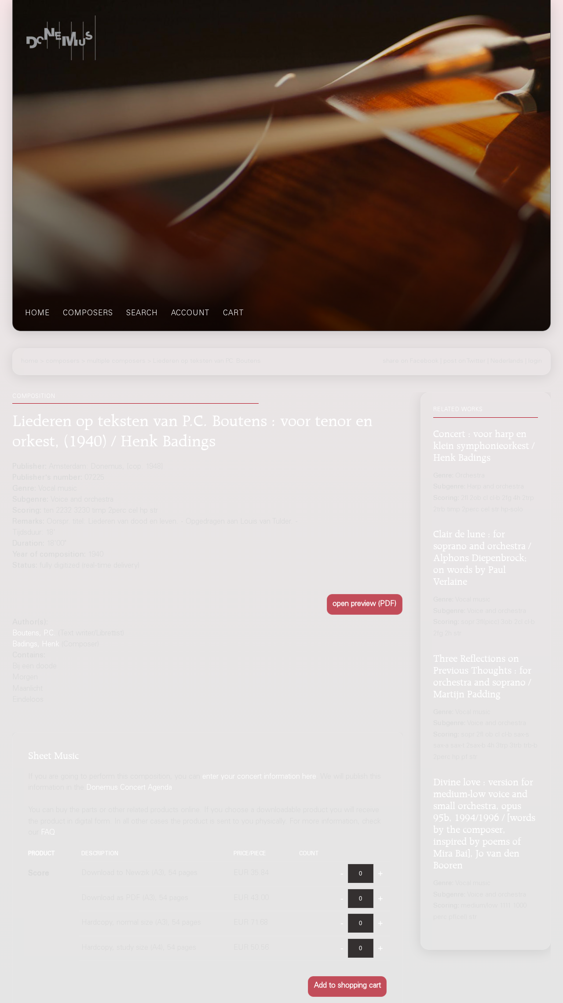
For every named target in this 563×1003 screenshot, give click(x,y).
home (37, 313)
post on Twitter (464, 361)
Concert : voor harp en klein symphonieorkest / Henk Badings (483, 444)
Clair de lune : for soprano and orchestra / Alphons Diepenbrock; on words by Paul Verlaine (482, 556)
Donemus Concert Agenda (129, 788)
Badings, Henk (35, 645)
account (190, 313)
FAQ (48, 833)
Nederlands (506, 361)
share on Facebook (411, 361)
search (142, 313)
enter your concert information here (259, 777)
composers (88, 313)
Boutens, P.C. (34, 634)
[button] (364, 604)
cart (233, 313)
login (535, 361)
